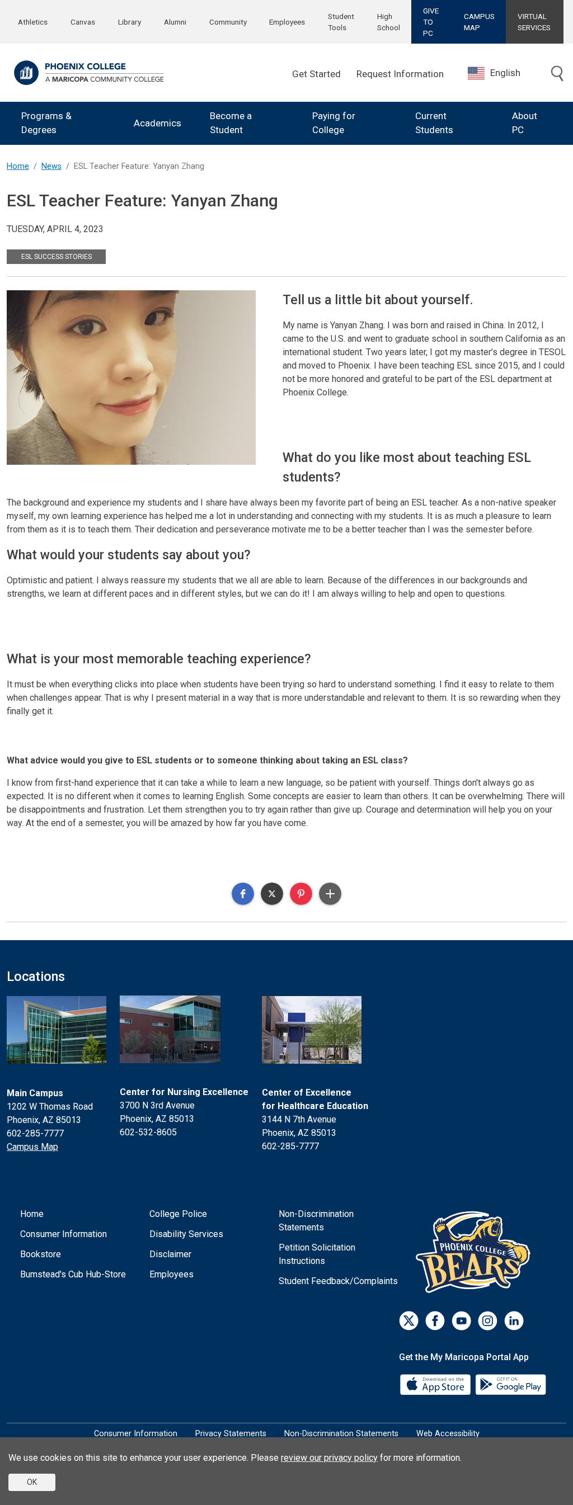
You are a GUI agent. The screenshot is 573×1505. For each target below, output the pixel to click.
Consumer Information (63, 1234)
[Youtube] (461, 1321)
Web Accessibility (448, 1433)
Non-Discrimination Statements (316, 1221)
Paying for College (333, 123)
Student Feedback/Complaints (338, 1281)
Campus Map (32, 1146)
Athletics (33, 21)
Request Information (400, 73)
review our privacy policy (329, 1457)
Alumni (175, 21)
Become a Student (231, 123)
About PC (524, 123)
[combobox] (502, 73)
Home (18, 166)
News (51, 166)
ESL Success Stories (56, 257)
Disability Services (186, 1234)
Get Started (316, 73)
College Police (178, 1214)
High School (388, 22)
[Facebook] (435, 1321)
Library (129, 21)
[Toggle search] (557, 74)
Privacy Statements (230, 1433)
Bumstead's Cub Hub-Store (73, 1274)
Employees (287, 21)
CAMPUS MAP (479, 22)
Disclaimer (170, 1254)
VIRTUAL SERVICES (534, 22)
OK (32, 1482)
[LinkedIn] (514, 1321)
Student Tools (341, 22)
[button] (243, 894)
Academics (157, 123)
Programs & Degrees (46, 123)
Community (228, 21)
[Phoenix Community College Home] (89, 72)
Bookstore (40, 1254)
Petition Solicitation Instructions (317, 1254)
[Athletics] (476, 1252)
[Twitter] (409, 1321)
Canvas (83, 21)
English (505, 72)
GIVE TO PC (431, 22)
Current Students (434, 123)
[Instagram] (487, 1321)
